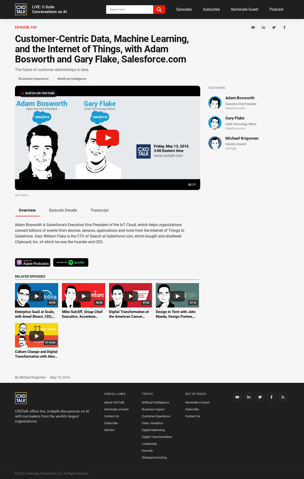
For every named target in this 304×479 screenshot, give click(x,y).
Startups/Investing (154, 457)
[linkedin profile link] (248, 397)
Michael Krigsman (242, 138)
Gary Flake (234, 118)
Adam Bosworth (240, 97)
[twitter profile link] (260, 397)
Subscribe (211, 9)
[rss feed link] (283, 397)
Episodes (184, 9)
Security (147, 450)
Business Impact (153, 409)
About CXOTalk (114, 402)
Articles (109, 430)
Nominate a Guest (116, 409)
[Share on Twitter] (275, 27)
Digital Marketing (153, 430)
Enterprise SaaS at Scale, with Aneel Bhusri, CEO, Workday (35, 317)
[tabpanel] (152, 293)
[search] (159, 9)
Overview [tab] (27, 210)
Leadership (149, 444)
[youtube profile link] (237, 397)
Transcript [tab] (99, 210)
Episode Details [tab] (63, 210)
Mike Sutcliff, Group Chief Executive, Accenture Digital (82, 317)
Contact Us (111, 416)
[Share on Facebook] (285, 27)
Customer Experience (156, 416)
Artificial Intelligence (155, 402)
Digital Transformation (157, 437)
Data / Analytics (152, 423)
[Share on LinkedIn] (264, 27)
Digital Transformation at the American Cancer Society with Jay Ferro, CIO (130, 317)
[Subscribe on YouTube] (254, 27)
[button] (107, 138)
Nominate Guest (244, 9)
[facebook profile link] (271, 397)
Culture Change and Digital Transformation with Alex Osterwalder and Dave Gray (36, 357)
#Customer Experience (33, 79)
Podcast (276, 9)
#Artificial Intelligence (71, 79)
